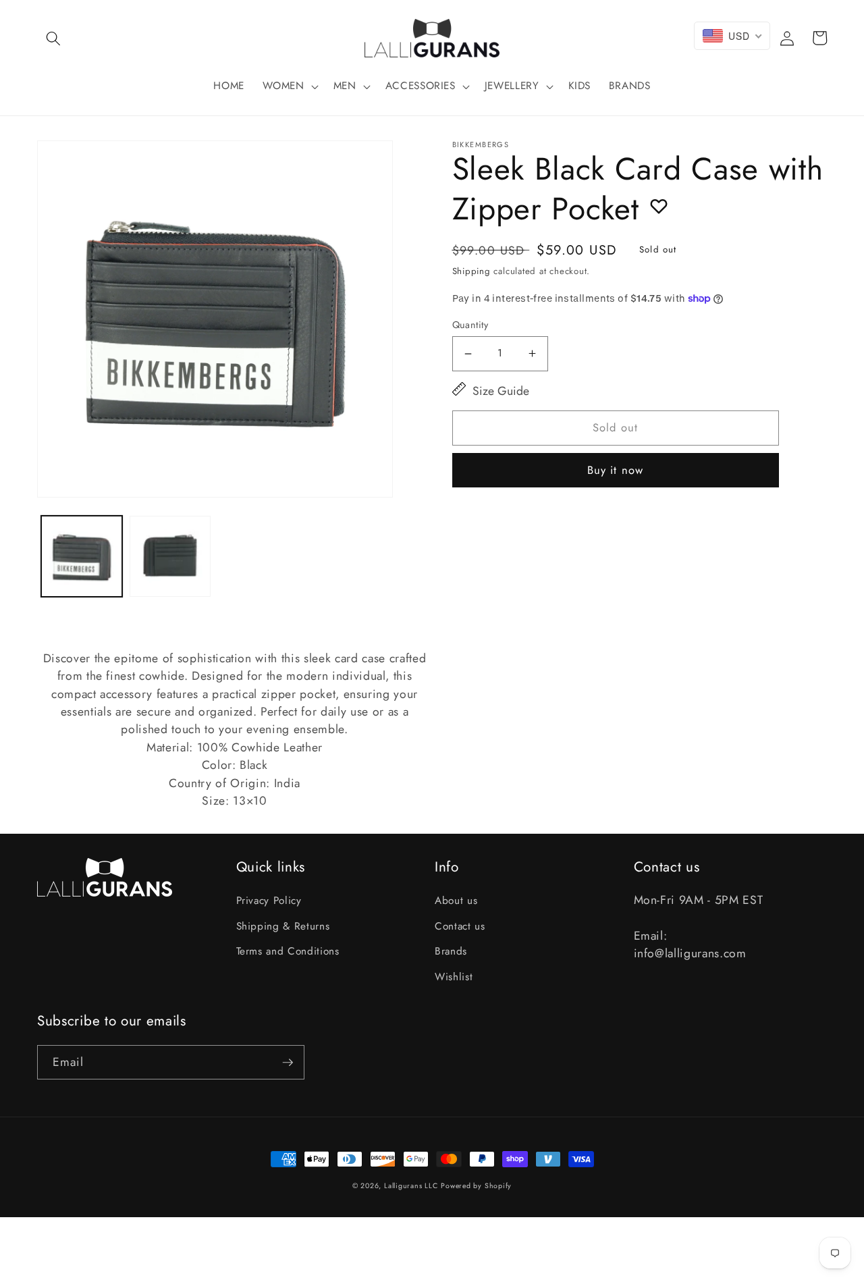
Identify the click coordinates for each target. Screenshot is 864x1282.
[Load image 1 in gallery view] (81, 556)
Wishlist (454, 976)
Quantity (470, 324)
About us (456, 900)
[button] (53, 38)
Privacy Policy (269, 900)
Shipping (471, 271)
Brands (451, 951)
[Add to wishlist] (659, 205)
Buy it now (615, 470)
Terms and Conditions (288, 951)
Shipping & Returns (283, 926)
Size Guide (501, 391)
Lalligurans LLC (411, 1186)
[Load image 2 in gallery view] (170, 556)
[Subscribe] (287, 1062)
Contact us (460, 926)
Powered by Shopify (476, 1186)
